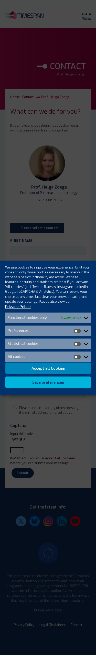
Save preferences (48, 382)
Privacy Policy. (18, 307)
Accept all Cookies (48, 368)
